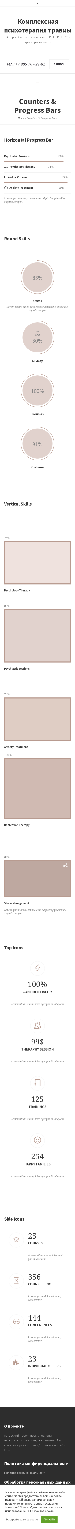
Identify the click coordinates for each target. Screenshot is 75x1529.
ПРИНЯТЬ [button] (49, 1519)
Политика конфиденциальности (24, 1473)
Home (21, 118)
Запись (59, 64)
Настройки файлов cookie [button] (22, 1519)
